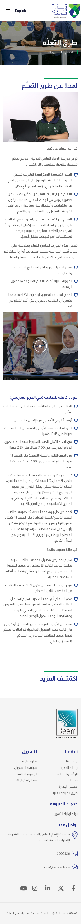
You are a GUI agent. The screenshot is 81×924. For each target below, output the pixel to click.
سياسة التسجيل (25, 767)
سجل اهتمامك (26, 780)
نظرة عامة (29, 761)
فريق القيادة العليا (65, 793)
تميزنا (74, 780)
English (20, 11)
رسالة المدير (69, 767)
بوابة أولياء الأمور (66, 814)
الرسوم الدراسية (26, 774)
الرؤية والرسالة (67, 774)
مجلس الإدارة (68, 786)
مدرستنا (72, 761)
